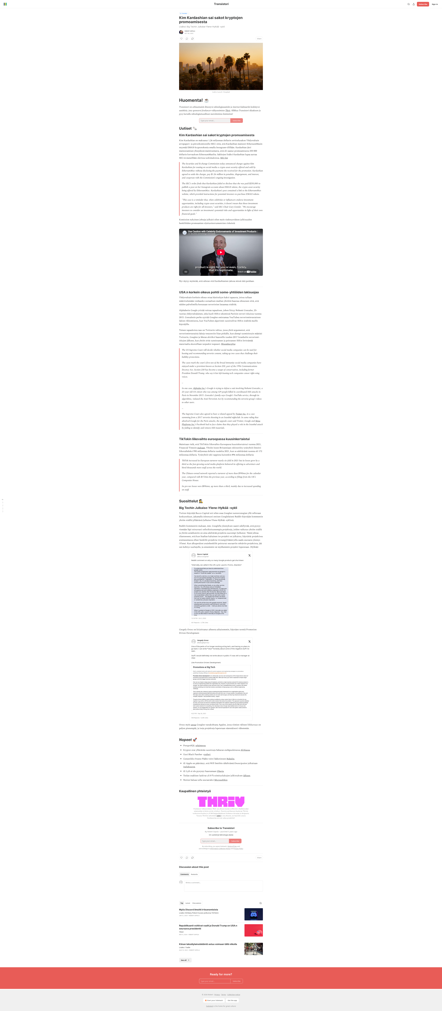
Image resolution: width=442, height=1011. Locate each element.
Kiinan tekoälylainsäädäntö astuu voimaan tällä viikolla (208, 944)
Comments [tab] (184, 874)
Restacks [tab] (194, 874)
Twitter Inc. (241, 414)
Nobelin (230, 759)
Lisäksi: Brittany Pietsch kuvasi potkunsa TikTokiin (199, 913)
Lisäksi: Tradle (184, 947)
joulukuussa (189, 766)
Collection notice (233, 995)
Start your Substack (215, 1000)
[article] (221, 914)
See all (184, 960)
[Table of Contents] (2, 505)
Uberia (220, 771)
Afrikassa (245, 750)
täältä (219, 816)
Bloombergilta (228, 344)
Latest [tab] (187, 903)
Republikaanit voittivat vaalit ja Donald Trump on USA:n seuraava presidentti (208, 927)
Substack (209, 1006)
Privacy (217, 995)
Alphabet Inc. (199, 388)
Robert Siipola (190, 31)
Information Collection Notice (220, 849)
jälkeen (246, 775)
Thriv (227, 110)
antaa (193, 724)
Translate (184, 13)
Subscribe (423, 4)
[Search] (408, 4)
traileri (207, 754)
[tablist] (189, 874)
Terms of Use (232, 846)
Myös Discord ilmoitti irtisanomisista (198, 909)
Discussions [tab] (196, 903)
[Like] (181, 38)
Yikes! (181, 932)
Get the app (232, 1000)
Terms (223, 995)
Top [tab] (181, 903)
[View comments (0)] (187, 38)
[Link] (176, 100)
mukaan (201, 447)
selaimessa (200, 745)
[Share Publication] (413, 4)
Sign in (435, 4)
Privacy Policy (238, 849)
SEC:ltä (224, 158)
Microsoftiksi (220, 780)
